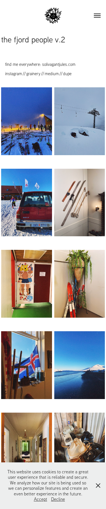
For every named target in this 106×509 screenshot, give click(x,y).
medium (52, 73)
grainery (33, 73)
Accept (40, 499)
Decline (58, 499)
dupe (67, 73)
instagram (13, 73)
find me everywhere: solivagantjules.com (40, 64)
